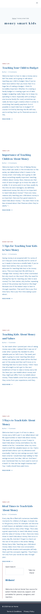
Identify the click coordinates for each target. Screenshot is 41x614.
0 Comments (12, 72)
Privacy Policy (29, 611)
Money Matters (7, 242)
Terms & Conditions (14, 611)
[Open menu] (37, 2)
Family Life (6, 63)
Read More (6, 119)
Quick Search (10, 567)
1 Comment (12, 342)
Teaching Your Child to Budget (20, 68)
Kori (5, 72)
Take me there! (31, 571)
